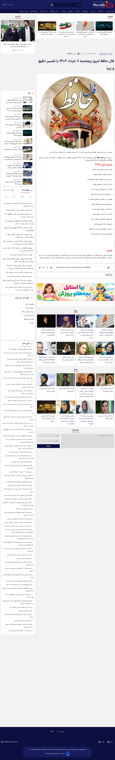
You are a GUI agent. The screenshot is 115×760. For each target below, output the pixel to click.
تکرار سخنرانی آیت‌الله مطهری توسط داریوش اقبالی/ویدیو (48, 332)
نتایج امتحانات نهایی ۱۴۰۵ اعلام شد (14, 126)
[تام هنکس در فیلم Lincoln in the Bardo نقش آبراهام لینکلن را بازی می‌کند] (46, 348)
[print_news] (51, 267)
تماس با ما (10, 5)
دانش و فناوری (55, 11)
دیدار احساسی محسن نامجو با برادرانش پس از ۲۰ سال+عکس (66, 332)
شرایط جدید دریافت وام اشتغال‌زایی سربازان (19, 519)
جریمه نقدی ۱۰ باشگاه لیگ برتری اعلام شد (20, 631)
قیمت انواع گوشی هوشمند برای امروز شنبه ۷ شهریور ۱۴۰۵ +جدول (14, 174)
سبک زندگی (44, 11)
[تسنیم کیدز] (75, 293)
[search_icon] (52, 5)
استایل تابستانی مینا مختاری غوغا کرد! (107, 389)
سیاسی (93, 11)
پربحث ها (7, 190)
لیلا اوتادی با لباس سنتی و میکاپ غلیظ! (105, 417)
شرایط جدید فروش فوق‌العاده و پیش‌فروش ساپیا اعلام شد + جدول (85, 34)
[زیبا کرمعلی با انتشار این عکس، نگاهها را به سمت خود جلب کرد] (105, 348)
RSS (4, 5)
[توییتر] (39, 267)
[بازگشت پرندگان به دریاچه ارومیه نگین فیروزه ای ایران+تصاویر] (18, 30)
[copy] (108, 267)
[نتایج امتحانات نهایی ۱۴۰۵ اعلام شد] (27, 125)
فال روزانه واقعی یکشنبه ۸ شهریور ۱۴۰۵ (104, 33)
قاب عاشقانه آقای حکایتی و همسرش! (66, 389)
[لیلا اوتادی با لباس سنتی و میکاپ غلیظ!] (105, 407)
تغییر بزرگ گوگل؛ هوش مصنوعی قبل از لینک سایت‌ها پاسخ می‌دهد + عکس (13, 101)
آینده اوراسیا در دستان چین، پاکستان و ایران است (18, 526)
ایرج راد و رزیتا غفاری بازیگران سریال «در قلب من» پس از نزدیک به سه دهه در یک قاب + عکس (86, 392)
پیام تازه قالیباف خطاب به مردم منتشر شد (20, 452)
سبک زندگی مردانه (28, 312)
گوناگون (110, 17)
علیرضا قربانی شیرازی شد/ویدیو (23, 621)
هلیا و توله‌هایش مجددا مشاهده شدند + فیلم (19, 585)
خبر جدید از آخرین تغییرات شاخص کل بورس (19, 555)
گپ (111, 742)
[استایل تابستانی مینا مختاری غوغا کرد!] (105, 379)
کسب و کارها (24, 11)
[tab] (22, 50)
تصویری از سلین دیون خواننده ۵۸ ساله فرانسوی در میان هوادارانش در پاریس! (86, 334)
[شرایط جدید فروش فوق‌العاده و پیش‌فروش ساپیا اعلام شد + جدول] (85, 26)
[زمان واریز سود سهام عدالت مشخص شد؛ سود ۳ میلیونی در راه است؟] (66, 26)
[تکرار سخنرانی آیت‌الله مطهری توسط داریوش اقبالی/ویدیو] (46, 321)
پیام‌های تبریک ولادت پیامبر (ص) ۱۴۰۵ (13, 183)
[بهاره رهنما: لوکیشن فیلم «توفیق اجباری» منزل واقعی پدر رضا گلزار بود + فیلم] (85, 348)
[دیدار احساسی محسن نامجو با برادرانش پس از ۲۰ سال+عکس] (66, 321)
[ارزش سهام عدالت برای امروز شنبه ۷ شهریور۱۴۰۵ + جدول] (27, 141)
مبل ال (31, 323)
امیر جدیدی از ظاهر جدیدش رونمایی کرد (68, 358)
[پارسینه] (102, 4)
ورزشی (64, 11)
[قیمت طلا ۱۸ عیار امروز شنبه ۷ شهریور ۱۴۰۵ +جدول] (47, 26)
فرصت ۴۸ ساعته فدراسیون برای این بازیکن (20, 485)
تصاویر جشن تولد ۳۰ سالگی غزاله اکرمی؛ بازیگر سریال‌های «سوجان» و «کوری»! (86, 420)
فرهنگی (70, 11)
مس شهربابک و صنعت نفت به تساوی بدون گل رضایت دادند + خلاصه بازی (13, 117)
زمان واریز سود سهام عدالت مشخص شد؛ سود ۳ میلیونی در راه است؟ (66, 34)
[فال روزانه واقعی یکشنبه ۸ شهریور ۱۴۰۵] (104, 26)
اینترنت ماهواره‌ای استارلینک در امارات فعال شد (19, 482)
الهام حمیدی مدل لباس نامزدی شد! (21, 255)
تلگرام (103, 742)
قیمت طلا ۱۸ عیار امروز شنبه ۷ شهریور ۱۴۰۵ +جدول (47, 33)
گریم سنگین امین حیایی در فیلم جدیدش (47, 389)
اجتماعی (78, 11)
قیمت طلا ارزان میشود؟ (25, 611)
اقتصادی (100, 11)
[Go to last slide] (3, 31)
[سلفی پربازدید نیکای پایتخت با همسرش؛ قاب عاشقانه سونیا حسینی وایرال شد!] (66, 407)
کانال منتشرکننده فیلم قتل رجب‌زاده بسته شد (19, 581)
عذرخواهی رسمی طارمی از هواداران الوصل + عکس (14, 166)
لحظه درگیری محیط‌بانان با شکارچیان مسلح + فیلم (18, 499)
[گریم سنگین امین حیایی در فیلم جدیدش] (46, 379)
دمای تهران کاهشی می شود (24, 558)
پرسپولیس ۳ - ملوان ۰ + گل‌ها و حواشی (20, 472)
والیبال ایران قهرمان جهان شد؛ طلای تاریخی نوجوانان (17, 436)
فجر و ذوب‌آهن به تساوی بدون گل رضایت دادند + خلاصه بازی (14, 109)
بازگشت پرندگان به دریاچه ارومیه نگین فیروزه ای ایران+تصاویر (17, 45)
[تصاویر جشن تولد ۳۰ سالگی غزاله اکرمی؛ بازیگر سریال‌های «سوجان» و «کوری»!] (85, 407)
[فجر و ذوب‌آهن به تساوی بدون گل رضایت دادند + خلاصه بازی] (27, 108)
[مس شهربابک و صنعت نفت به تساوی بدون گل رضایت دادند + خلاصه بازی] (27, 116)
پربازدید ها (25, 190)
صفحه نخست (109, 11)
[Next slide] (32, 31)
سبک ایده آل (29, 308)
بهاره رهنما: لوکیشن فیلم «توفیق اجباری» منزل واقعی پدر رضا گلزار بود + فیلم (85, 360)
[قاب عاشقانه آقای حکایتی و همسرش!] (66, 379)
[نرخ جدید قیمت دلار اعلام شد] (27, 149)
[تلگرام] (43, 267)
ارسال (48, 446)
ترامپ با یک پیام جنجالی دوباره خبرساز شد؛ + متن (18, 397)
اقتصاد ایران (29, 304)
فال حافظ (109, 275)
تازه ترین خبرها (29, 319)
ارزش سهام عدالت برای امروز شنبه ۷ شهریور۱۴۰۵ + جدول (13, 142)
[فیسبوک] (47, 267)
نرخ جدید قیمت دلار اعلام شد (13, 149)
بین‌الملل (86, 11)
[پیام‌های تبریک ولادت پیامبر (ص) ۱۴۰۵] (27, 181)
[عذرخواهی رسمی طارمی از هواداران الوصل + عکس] (27, 165)
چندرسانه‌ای (34, 11)
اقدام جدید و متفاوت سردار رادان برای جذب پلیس (18, 495)
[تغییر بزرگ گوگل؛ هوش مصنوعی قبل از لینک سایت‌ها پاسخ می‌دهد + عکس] (27, 100)
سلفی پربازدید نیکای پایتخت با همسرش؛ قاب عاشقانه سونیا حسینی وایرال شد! (66, 420)
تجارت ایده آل (29, 315)
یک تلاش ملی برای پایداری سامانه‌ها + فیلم (20, 401)
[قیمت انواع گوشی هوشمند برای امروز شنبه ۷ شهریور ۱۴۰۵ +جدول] (27, 173)
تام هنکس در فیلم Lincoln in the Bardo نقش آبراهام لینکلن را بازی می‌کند (47, 360)
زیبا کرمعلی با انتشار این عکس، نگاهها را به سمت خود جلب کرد (105, 360)
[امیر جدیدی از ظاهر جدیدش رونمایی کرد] (66, 348)
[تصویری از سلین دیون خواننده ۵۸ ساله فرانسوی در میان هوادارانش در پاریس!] (85, 321)
